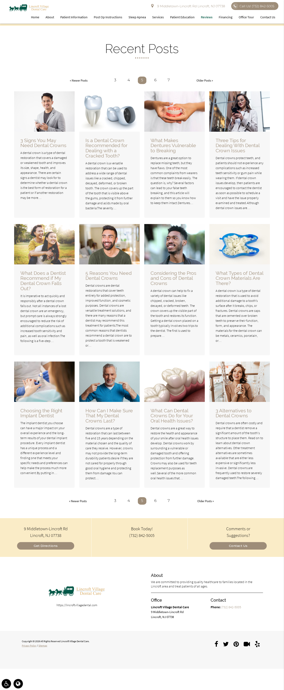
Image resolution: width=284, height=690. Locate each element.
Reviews (206, 17)
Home (35, 17)
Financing (225, 17)
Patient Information (74, 17)
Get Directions (46, 546)
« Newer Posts (79, 80)
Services (158, 17)
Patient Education (182, 17)
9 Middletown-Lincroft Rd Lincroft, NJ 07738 (190, 6)
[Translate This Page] (18, 683)
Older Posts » (204, 80)
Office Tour (246, 17)
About (50, 17)
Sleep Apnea (137, 17)
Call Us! (257, 6)
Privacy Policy (29, 645)
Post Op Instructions (108, 17)
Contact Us (267, 17)
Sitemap (42, 645)
